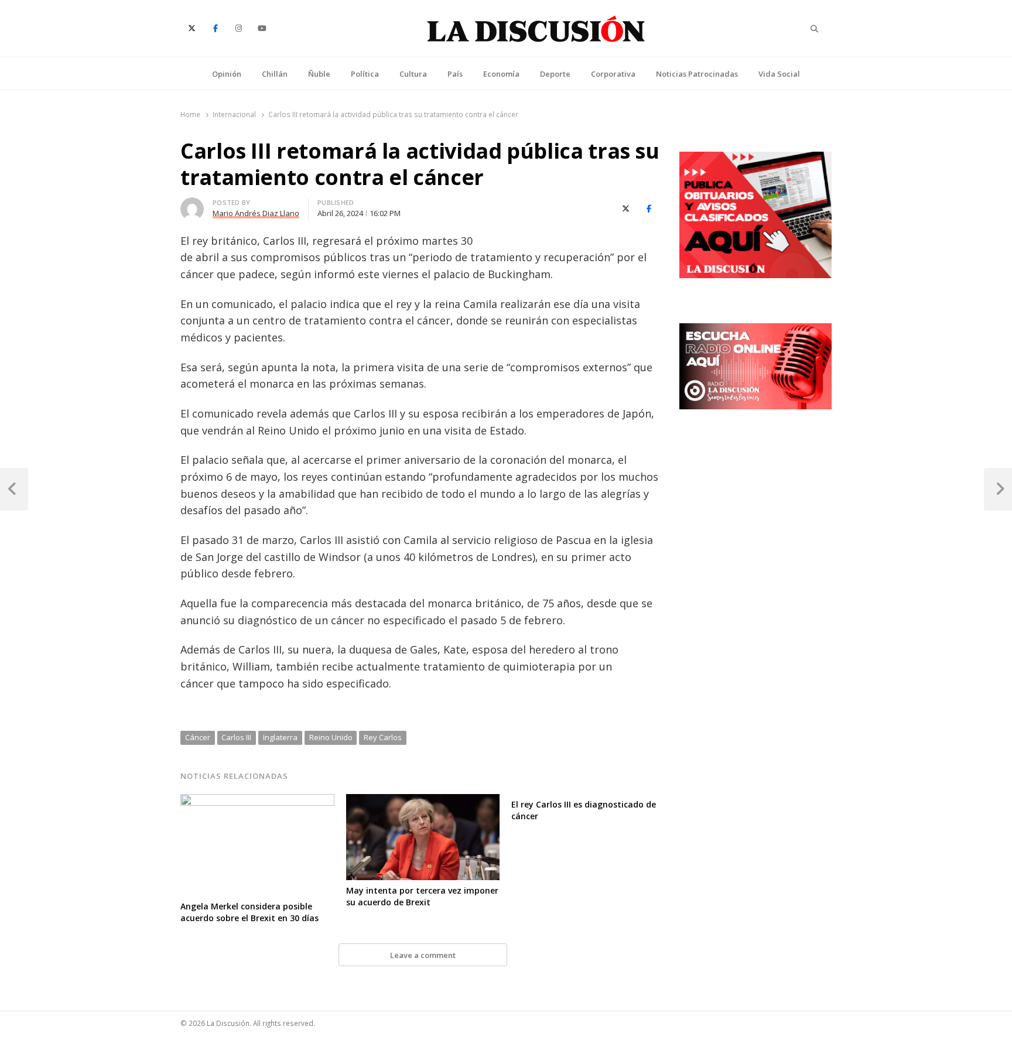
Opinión (226, 74)
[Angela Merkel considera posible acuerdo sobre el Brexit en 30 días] (257, 801)
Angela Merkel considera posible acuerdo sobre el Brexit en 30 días (249, 912)
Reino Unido (331, 737)
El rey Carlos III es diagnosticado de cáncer (583, 810)
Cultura (413, 74)
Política (365, 74)
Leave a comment (423, 955)
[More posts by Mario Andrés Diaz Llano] (192, 204)
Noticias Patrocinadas (697, 74)
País (455, 74)
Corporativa (613, 74)
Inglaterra (280, 737)
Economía (501, 74)
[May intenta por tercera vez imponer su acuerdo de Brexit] (423, 801)
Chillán (275, 74)
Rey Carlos (383, 737)
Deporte (555, 74)
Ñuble (319, 74)
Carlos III (236, 737)
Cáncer (197, 737)
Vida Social (779, 74)
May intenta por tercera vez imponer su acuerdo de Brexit (422, 896)
